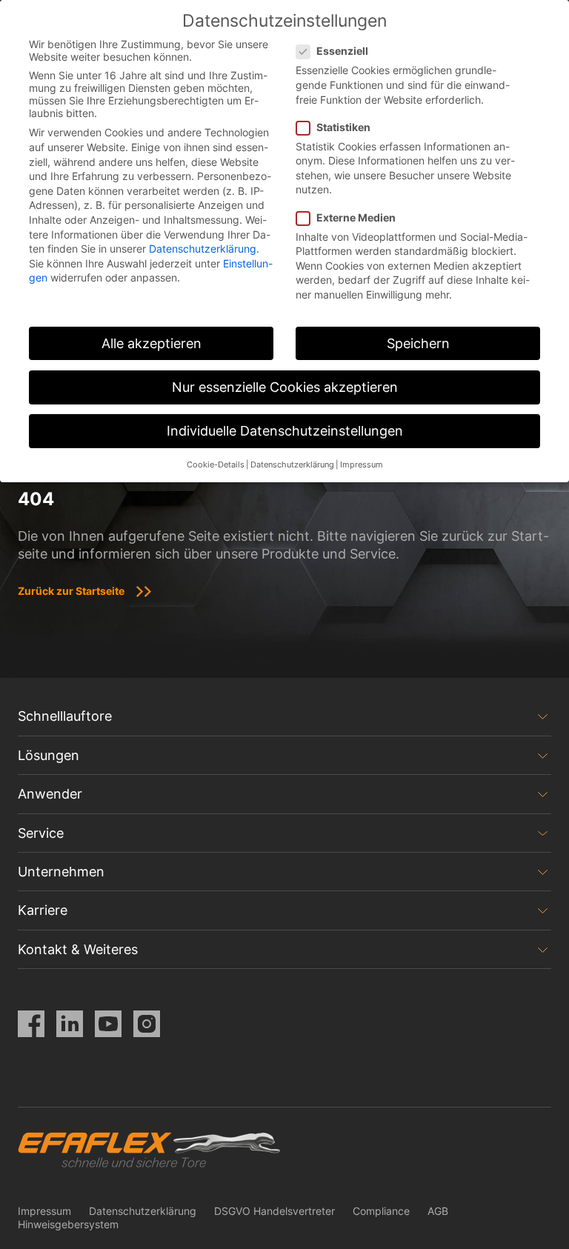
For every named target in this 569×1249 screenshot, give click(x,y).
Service (41, 833)
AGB (437, 1211)
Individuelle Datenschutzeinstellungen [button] (285, 431)
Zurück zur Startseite (71, 590)
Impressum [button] (361, 465)
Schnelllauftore (65, 716)
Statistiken (343, 127)
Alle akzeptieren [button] (152, 343)
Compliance (381, 1211)
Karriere (42, 910)
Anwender (50, 794)
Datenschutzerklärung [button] (292, 465)
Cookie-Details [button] (215, 465)
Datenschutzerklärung (142, 1211)
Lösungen (48, 755)
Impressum (44, 1211)
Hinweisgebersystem (68, 1224)
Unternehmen (61, 871)
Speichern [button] (418, 343)
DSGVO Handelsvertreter (274, 1211)
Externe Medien (356, 217)
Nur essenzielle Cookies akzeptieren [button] (285, 387)
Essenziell (342, 50)
